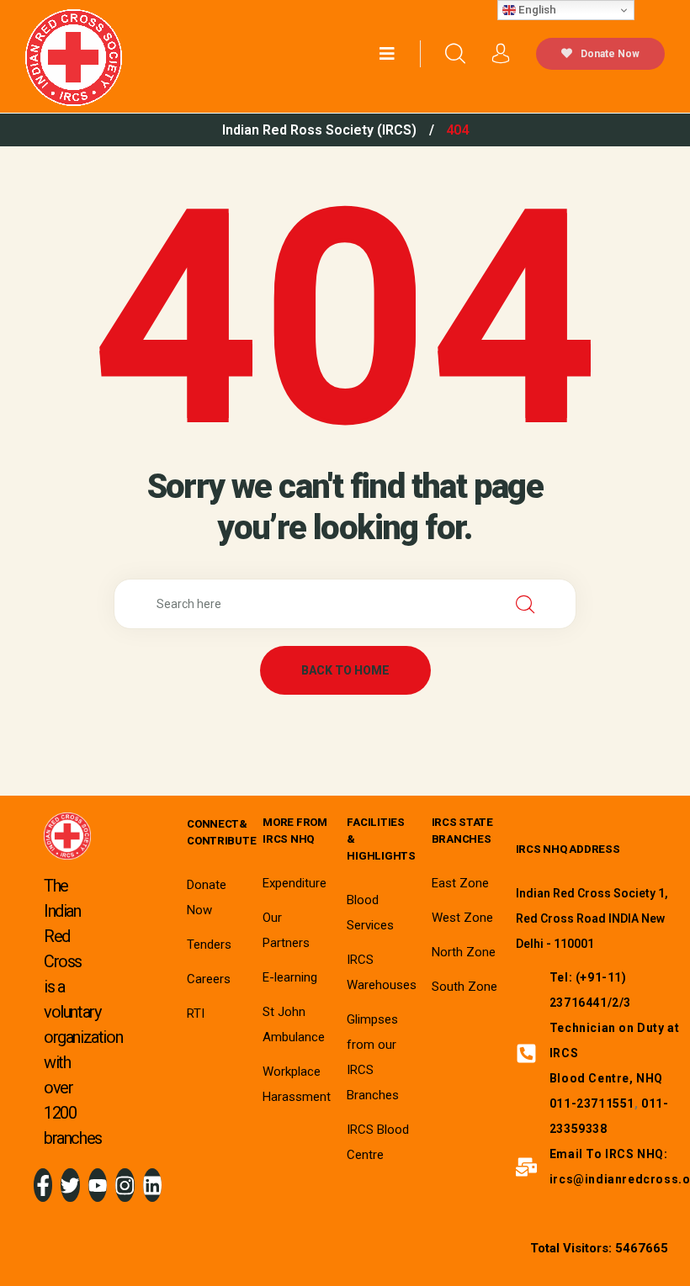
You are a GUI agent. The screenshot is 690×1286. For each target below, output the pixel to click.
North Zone (464, 952)
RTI (195, 1013)
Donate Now (610, 54)
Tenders (209, 944)
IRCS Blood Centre (378, 1142)
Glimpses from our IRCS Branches (373, 1057)
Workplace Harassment (297, 1084)
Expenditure (294, 883)
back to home (345, 670)
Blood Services (370, 912)
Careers (209, 979)
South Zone (464, 986)
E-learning (290, 977)
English (536, 9)
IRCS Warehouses (382, 972)
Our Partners (286, 930)
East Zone (460, 883)
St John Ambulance (294, 1024)
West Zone (462, 917)
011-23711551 (591, 1103)
